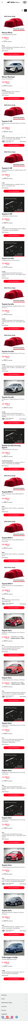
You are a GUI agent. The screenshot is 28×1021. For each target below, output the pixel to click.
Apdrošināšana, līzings (6, 1002)
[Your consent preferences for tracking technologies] (7, 1018)
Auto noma (4, 1006)
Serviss (3, 998)
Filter (25, 10)
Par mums (3, 1010)
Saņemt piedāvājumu (14, 54)
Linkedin (16, 1017)
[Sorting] (22, 10)
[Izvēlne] (2, 2)
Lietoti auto (4, 995)
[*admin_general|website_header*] (25, 2)
